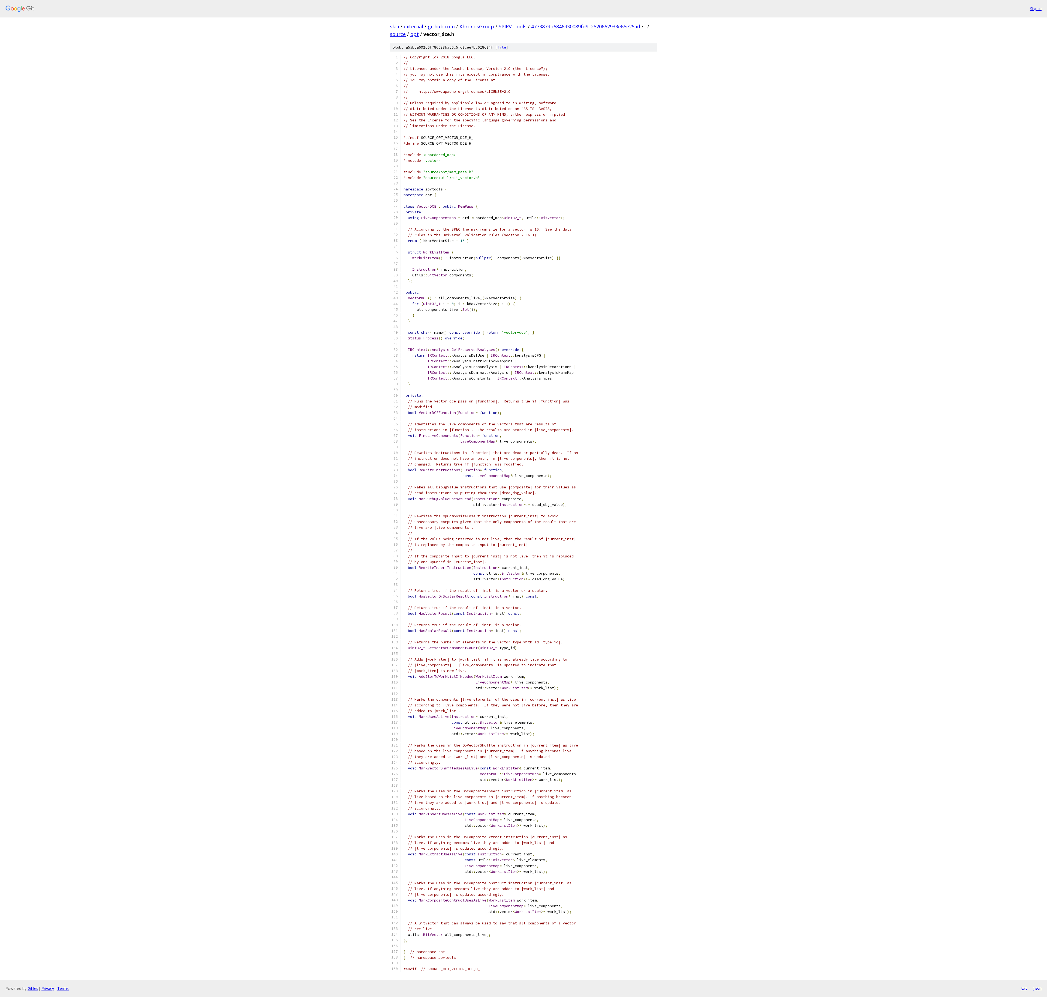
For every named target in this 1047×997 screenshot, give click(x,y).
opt (414, 34)
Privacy (47, 988)
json (1037, 988)
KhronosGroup (476, 26)
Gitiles (33, 988)
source (398, 34)
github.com (441, 26)
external (413, 26)
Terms (63, 988)
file (501, 47)
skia (394, 26)
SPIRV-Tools (512, 26)
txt (1024, 988)
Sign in (1036, 8)
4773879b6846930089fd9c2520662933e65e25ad (585, 26)
